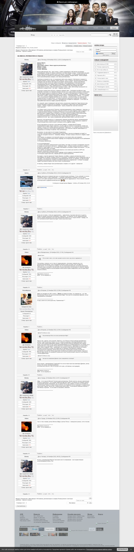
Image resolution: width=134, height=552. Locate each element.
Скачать (86, 28)
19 (29, 170)
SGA (38, 516)
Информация (57, 514)
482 (30, 86)
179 (30, 198)
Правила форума (82, 43)
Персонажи (56, 517)
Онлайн (96, 28)
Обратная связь (24, 519)
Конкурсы (22, 517)
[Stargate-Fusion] (99, 530)
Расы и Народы (57, 519)
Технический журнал (58, 522)
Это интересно (37, 522)
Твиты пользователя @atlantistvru (102, 132)
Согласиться (122, 549)
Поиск (89, 43)
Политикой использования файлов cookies (99, 549)
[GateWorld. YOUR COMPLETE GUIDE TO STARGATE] (32, 530)
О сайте (22, 516)
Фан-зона (42, 517)
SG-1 (35, 516)
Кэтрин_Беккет (34, 47)
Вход (33, 35)
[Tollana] (43, 535)
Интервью (36, 519)
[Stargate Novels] (61, 530)
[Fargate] (52, 535)
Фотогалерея (90, 516)
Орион (26, 173)
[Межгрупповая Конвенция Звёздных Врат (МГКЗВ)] (23, 535)
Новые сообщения (56, 43)
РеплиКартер (27, 290)
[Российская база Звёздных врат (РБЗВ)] (34, 535)
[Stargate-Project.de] (91, 530)
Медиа (105, 28)
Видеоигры (42, 519)
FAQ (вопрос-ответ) (25, 520)
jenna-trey (44, 187)
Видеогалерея (91, 517)
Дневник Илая (46, 522)
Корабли (62, 520)
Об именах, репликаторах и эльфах (47, 50)
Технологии (56, 520)
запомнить (101, 53)
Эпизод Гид (75, 28)
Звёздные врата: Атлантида (75, 517)
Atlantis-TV (36, 517)
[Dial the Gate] (41, 530)
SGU (42, 516)
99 (29, 287)
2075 (29, 276)
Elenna (26, 59)
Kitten (26, 252)
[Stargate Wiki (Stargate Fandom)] (78, 530)
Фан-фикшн (32, 50)
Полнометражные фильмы (41, 520)
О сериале (53, 28)
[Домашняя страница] (49, 170)
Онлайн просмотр (74, 514)
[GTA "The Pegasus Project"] (63, 535)
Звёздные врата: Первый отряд (76, 516)
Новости (64, 28)
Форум (114, 28)
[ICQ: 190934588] (52, 170)
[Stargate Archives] (49, 530)
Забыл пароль (106, 55)
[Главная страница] (28, 28)
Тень (28, 47)
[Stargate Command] (23, 530)
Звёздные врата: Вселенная (75, 519)
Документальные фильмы (74, 520)
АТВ (21, 514)
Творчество (24, 50)
